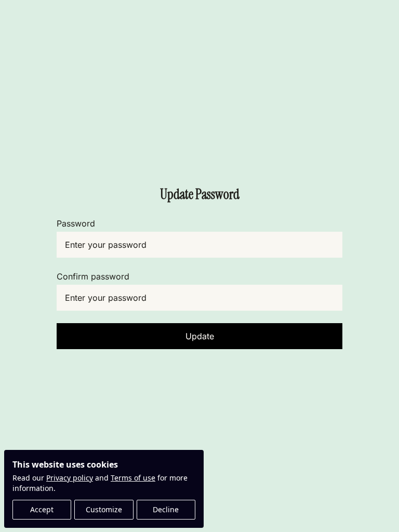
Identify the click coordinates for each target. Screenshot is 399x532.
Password (76, 223)
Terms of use (133, 478)
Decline (166, 509)
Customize (104, 509)
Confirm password (93, 276)
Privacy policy (69, 478)
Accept (42, 509)
